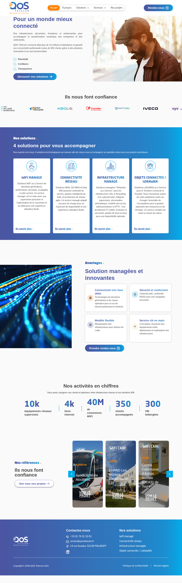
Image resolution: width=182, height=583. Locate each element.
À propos (66, 8)
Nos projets (116, 8)
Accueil (53, 8)
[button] (71, 474)
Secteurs (98, 8)
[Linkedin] (67, 552)
